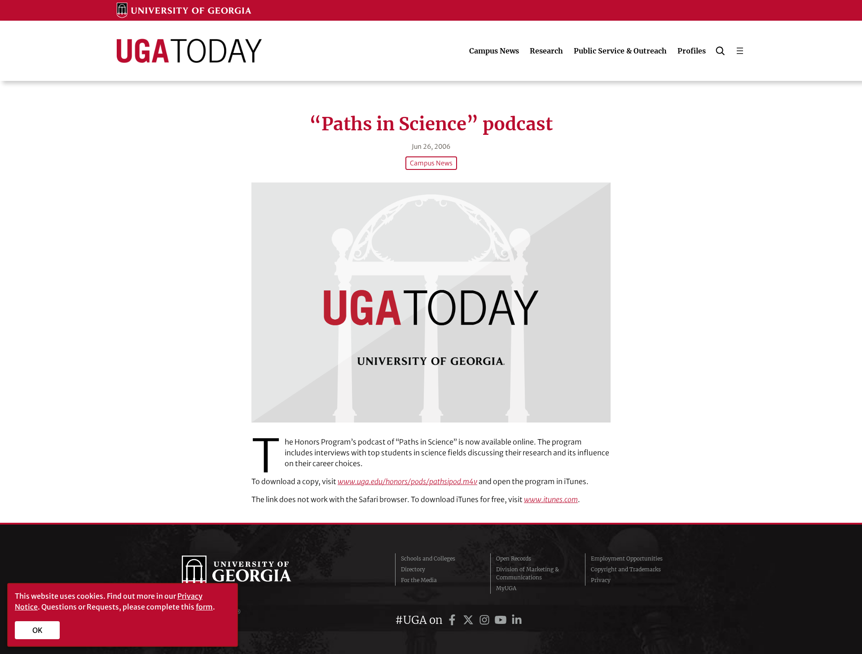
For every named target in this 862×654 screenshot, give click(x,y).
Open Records (513, 558)
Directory (413, 569)
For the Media (419, 580)
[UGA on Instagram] (486, 620)
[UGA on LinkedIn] (516, 620)
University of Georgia (249, 574)
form (204, 606)
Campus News (431, 163)
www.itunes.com (551, 499)
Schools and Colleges (428, 558)
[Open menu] (739, 50)
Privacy (601, 580)
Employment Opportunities (627, 558)
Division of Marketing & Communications (527, 573)
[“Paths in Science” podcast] (431, 302)
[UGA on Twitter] (470, 620)
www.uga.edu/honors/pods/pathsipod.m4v (407, 481)
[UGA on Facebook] (453, 620)
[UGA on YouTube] (502, 620)
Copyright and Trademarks (626, 569)
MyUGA (506, 588)
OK (37, 630)
